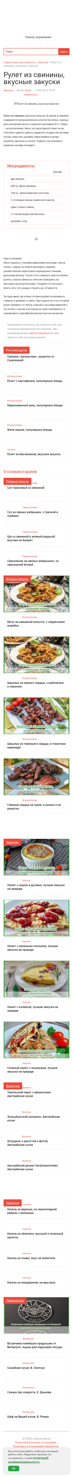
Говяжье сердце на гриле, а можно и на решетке (34, 806)
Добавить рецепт (37, 44)
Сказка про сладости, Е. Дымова (29, 1392)
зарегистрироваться (41, 333)
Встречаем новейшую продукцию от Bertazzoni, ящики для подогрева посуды (34, 1345)
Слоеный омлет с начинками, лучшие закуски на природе (32, 1069)
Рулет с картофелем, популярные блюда (34, 381)
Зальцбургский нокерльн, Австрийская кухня (33, 1118)
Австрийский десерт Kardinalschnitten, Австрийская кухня (32, 1167)
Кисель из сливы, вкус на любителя (31, 1258)
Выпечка (12, 1086)
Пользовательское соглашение (35, 1442)
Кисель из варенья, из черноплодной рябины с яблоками (32, 1211)
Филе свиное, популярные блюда (29, 430)
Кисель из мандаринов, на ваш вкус (31, 1282)
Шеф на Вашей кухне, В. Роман (28, 1417)
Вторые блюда (14, 376)
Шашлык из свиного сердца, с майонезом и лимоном (35, 684)
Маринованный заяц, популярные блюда (35, 405)
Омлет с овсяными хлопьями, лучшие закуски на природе (32, 948)
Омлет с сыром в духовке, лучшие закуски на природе (36, 887)
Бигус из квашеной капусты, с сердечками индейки (36, 623)
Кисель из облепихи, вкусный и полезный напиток (35, 1235)
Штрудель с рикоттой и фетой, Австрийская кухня (27, 1143)
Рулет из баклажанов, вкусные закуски (33, 454)
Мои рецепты (50, 44)
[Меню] (25, 44)
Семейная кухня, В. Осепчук (26, 1368)
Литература (15, 1300)
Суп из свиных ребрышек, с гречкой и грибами (32, 514)
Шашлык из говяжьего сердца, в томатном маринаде (36, 745)
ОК (13, 1468)
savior (28, 90)
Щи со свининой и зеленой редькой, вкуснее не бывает (31, 538)
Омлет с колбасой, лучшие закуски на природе (32, 1009)
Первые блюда (17, 481)
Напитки (12, 1203)
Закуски (8, 90)
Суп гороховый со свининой (25, 488)
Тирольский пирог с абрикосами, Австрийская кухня (29, 1094)
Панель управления (38, 37)
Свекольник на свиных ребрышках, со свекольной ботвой (33, 562)
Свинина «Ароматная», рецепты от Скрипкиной (30, 358)
